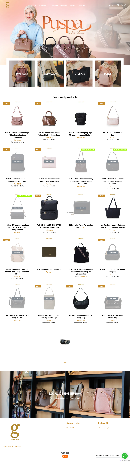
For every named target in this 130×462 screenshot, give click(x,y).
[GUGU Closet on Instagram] (103, 428)
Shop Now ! (43, 5)
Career (72, 5)
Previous (4, 32)
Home (33, 5)
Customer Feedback (59, 5)
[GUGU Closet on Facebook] (99, 428)
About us (81, 5)
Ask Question (70, 427)
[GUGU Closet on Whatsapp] (107, 428)
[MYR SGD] (111, 5)
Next (126, 32)
